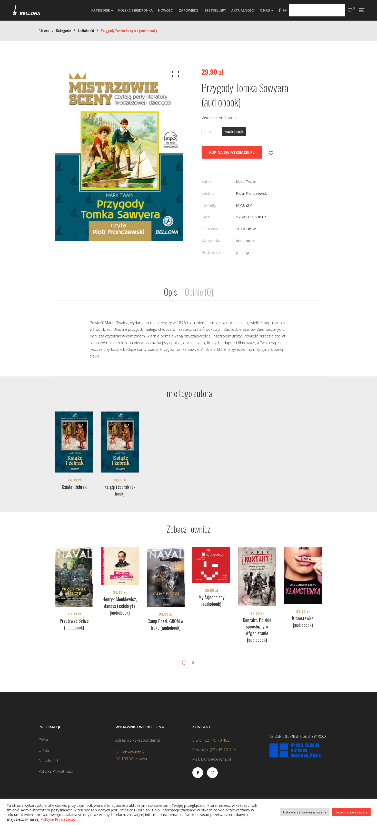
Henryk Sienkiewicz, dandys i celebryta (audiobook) (120, 606)
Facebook (280, 10)
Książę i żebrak (74, 486)
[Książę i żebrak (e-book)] (120, 442)
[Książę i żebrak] (74, 442)
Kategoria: (211, 240)
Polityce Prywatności (58, 819)
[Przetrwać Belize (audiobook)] (74, 577)
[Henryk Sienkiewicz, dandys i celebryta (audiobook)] (120, 566)
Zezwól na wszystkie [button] (351, 812)
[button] (174, 75)
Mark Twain (246, 181)
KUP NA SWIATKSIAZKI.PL (232, 152)
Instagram (284, 10)
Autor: (207, 181)
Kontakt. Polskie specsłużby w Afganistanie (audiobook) (257, 630)
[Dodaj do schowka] (271, 153)
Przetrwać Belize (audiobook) (74, 624)
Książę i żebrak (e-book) (119, 490)
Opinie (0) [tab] (199, 291)
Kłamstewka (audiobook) (302, 621)
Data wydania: (214, 228)
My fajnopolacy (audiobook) (211, 600)
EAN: (206, 216)
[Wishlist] (350, 10)
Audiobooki (245, 240)
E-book (210, 131)
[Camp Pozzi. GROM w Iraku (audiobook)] (166, 577)
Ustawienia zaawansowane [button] (304, 812)
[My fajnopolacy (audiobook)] (211, 565)
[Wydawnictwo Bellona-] (26, 10)
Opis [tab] (170, 291)
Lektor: (208, 193)
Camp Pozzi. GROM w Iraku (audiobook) (165, 624)
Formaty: (209, 205)
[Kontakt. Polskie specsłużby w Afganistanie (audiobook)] (257, 576)
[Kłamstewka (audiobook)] (303, 575)
